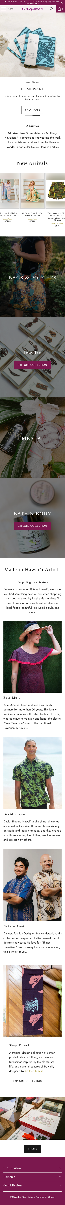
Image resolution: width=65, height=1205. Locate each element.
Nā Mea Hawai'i (26, 1197)
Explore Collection (27, 1081)
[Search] (51, 9)
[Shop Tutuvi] (32, 1001)
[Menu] (1, 9)
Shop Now (50, 78)
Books (32, 1149)
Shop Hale (32, 109)
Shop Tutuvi (19, 1045)
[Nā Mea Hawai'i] (32, 9)
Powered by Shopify (45, 1197)
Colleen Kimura (34, 1071)
